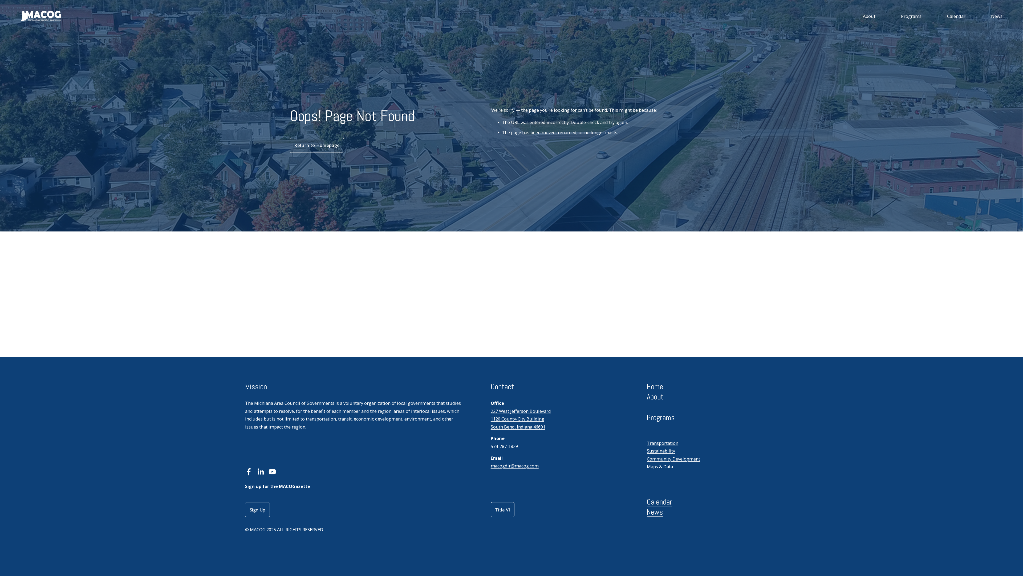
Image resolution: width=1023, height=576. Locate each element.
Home (655, 386)
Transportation (662, 443)
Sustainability (661, 451)
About (869, 16)
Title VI (502, 510)
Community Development (673, 459)
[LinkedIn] (260, 471)
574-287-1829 (504, 446)
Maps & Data (660, 466)
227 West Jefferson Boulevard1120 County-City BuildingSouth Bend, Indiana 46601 (521, 419)
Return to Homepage (316, 145)
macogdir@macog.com (515, 466)
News (996, 16)
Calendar (956, 16)
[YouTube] (272, 471)
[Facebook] (249, 471)
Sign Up (258, 510)
